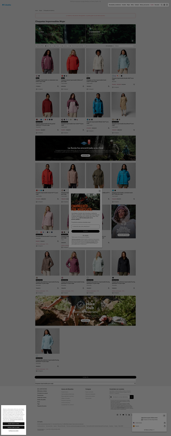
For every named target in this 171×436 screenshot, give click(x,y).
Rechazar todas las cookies (13, 427)
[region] (13, 420)
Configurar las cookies (13, 430)
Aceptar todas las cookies (13, 423)
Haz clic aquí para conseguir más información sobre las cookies (13, 420)
